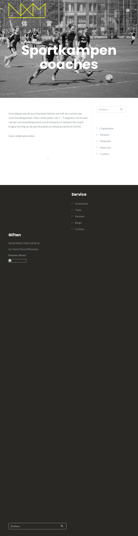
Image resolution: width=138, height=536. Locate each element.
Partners (105, 134)
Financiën (105, 141)
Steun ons (105, 147)
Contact (104, 153)
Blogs (78, 222)
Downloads (81, 203)
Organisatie (106, 128)
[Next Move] (26, 10)
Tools (78, 209)
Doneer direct (17, 255)
